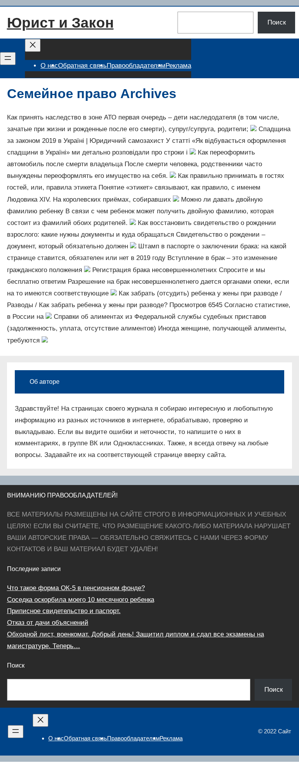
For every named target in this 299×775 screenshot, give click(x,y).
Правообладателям (136, 65)
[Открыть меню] (8, 58)
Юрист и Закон (60, 22)
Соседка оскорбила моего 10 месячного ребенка (80, 599)
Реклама (178, 65)
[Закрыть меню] (32, 45)
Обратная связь (82, 65)
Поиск (276, 22)
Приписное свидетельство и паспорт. (64, 611)
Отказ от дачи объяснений (47, 622)
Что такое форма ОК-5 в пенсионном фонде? (76, 588)
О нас (49, 65)
